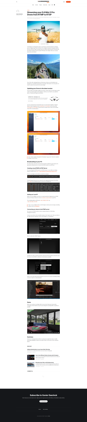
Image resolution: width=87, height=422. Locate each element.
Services (36, 4)
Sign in (64, 1)
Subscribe (68, 1)
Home (33, 4)
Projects (40, 4)
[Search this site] (16, 1)
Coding (28, 10)
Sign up (40, 409)
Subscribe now (44, 401)
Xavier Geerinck (19, 14)
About (49, 4)
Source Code (45, 4)
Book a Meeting (45, 409)
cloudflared (37, 206)
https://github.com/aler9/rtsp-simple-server (48, 171)
